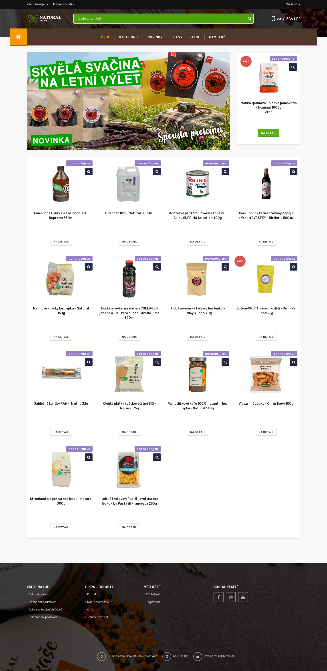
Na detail (268, 133)
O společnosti (63, 4)
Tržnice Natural (97, 617)
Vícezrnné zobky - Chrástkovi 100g (266, 404)
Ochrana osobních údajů (45, 609)
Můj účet (292, 4)
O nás (91, 609)
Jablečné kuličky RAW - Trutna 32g (61, 404)
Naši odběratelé (98, 602)
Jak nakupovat (39, 594)
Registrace (153, 602)
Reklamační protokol (43, 617)
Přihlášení (152, 594)
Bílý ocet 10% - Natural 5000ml (129, 213)
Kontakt (92, 594)
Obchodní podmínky (42, 602)
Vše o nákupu (36, 4)
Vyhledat (292, 67)
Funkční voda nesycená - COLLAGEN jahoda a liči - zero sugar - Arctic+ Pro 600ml (129, 313)
